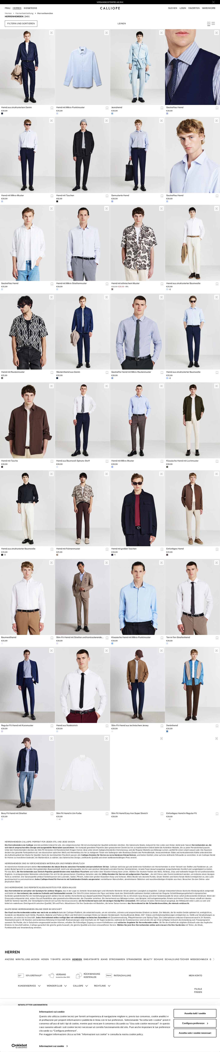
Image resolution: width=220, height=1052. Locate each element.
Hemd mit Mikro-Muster (12, 195)
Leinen (122, 23)
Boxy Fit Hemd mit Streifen (14, 813)
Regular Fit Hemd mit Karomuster (17, 725)
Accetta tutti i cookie (195, 1013)
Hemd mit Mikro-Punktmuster (70, 107)
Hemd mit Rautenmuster (13, 372)
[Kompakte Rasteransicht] (213, 23)
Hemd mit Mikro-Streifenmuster (71, 283)
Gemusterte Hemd (120, 195)
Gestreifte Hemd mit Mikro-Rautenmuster (131, 372)
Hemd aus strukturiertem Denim (16, 107)
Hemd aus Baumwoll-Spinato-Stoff (73, 461)
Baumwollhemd (8, 637)
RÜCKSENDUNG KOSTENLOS (110, 2)
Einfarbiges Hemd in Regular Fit (181, 813)
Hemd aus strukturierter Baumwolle (183, 283)
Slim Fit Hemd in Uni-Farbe (69, 813)
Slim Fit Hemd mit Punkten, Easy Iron (73, 902)
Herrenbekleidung (24, 13)
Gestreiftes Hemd (174, 107)
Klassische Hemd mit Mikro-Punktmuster (131, 637)
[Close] (213, 2)
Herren (8, 13)
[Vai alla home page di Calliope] (110, 8)
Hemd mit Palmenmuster (68, 548)
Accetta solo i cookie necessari (195, 1033)
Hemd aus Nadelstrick (67, 725)
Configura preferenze (193, 1023)
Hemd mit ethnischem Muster (125, 283)
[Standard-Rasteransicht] (208, 23)
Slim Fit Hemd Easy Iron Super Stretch (129, 813)
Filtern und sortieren (21, 23)
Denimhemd (172, 725)
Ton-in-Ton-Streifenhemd (178, 637)
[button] (172, 8)
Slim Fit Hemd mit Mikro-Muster (16, 902)
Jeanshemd (116, 107)
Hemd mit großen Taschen (123, 548)
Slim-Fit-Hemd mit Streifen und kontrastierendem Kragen (80, 637)
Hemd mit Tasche (9, 461)
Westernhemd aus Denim (68, 372)
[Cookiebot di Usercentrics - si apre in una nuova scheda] (19, 1046)
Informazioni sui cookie (51, 1046)
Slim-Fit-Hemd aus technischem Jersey (129, 725)
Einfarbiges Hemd (175, 548)
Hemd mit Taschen (65, 195)
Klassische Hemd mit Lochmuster (182, 461)
